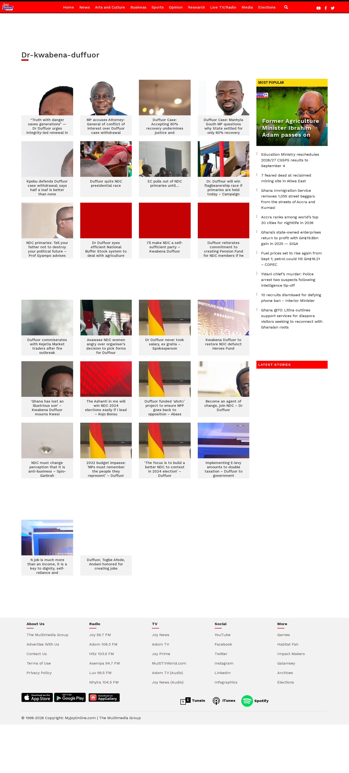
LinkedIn (223, 672)
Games (283, 634)
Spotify (261, 700)
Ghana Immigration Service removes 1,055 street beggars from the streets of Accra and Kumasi (288, 199)
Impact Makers (291, 653)
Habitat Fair (288, 644)
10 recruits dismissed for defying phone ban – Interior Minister (291, 298)
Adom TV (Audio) (167, 672)
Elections (266, 7)
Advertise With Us (43, 644)
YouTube (223, 634)
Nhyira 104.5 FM (104, 682)
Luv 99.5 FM (100, 672)
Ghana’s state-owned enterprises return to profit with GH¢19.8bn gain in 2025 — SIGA (291, 238)
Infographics (226, 682)
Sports (157, 7)
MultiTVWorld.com (169, 663)
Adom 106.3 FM (103, 644)
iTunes (228, 700)
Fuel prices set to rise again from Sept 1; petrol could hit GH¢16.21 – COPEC (291, 259)
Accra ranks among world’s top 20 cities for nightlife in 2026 (289, 220)
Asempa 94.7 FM (104, 663)
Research (196, 7)
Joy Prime (161, 653)
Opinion (176, 7)
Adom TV (160, 644)
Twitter (221, 653)
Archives (285, 672)
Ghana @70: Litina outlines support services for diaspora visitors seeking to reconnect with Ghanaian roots (291, 318)
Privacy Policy (39, 672)
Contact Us (37, 653)
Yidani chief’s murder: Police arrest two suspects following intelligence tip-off (288, 280)
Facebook (223, 644)
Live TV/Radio (223, 7)
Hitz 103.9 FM (101, 653)
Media (247, 7)
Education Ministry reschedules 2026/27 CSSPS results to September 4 (290, 160)
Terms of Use (39, 663)
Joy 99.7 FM (100, 634)
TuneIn (198, 700)
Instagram (224, 663)
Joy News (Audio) (168, 682)
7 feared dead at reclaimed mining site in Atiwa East (286, 178)
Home (68, 7)
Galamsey (286, 663)
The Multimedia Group (47, 634)
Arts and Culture (110, 7)
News (84, 7)
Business (138, 7)
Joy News (160, 634)
